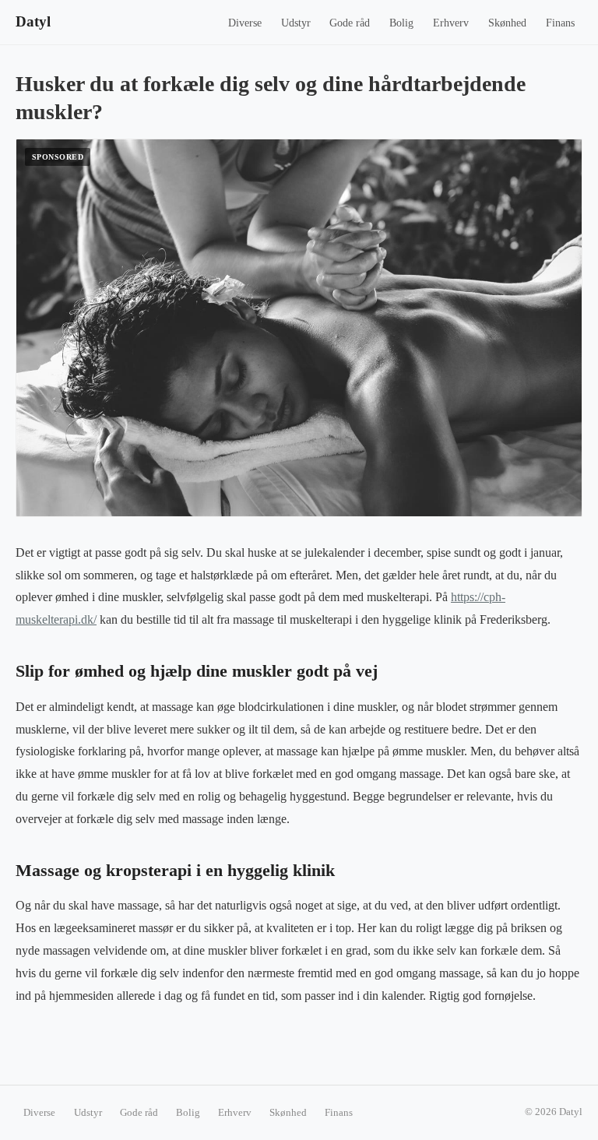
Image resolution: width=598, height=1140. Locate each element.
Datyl (33, 21)
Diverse (245, 23)
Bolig (401, 23)
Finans (560, 23)
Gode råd (349, 23)
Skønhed (507, 23)
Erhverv (451, 23)
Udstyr (296, 23)
